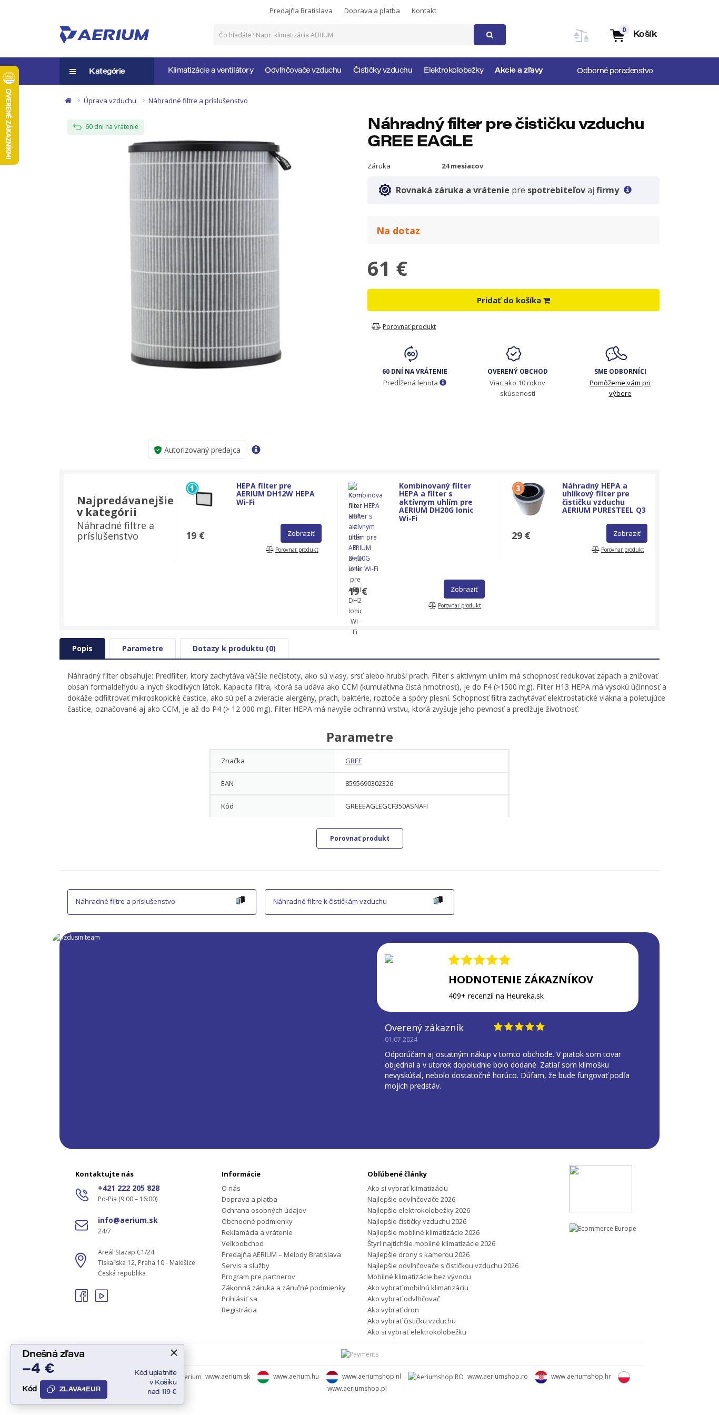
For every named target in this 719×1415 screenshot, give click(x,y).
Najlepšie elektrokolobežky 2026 (418, 1210)
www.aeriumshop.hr (581, 1376)
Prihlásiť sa (239, 1298)
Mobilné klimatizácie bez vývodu (419, 1276)
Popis (82, 648)
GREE (353, 760)
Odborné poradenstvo (615, 71)
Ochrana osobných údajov (264, 1210)
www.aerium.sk (227, 1376)
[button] (633, 35)
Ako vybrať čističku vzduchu (411, 1321)
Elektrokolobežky (453, 71)
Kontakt (424, 10)
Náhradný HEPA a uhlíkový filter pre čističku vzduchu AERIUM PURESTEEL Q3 (604, 498)
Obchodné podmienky (257, 1221)
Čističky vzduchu (382, 71)
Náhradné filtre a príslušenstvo (198, 100)
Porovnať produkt (360, 838)
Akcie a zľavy (519, 71)
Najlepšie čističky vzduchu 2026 (416, 1221)
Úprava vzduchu (110, 100)
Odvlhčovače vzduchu (303, 71)
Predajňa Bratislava (301, 10)
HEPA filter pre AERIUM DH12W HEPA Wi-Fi (275, 494)
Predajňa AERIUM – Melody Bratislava (281, 1254)
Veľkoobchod (243, 1243)
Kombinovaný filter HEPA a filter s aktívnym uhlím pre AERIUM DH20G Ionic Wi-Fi (436, 502)
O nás (231, 1188)
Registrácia (239, 1309)
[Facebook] (82, 1299)
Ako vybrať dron (393, 1309)
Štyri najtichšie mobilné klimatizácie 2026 (431, 1243)
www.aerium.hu (296, 1376)
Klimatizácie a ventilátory (210, 71)
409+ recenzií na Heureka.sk (496, 996)
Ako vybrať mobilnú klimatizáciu (417, 1287)
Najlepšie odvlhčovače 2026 (411, 1199)
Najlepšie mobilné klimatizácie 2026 (423, 1232)
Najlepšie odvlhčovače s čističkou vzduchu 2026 (442, 1265)
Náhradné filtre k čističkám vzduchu (330, 901)
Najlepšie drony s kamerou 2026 (418, 1254)
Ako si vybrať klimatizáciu (407, 1188)
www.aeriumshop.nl (371, 1376)
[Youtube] (101, 1299)
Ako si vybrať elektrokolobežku (416, 1332)
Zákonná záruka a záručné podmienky (284, 1287)
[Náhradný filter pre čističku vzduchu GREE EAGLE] (205, 252)
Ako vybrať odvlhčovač (403, 1298)
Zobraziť (301, 533)
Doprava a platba (372, 10)
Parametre (142, 648)
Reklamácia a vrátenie (257, 1232)
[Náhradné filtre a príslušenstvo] (240, 898)
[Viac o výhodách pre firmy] (628, 190)
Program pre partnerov (258, 1276)
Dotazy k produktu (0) (234, 648)
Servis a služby (245, 1265)
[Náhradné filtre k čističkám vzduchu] (438, 898)
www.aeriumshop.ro (497, 1376)
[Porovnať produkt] (581, 41)
